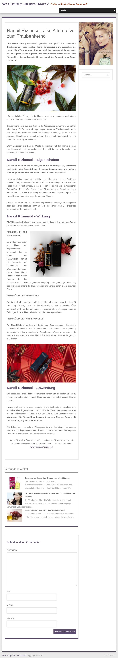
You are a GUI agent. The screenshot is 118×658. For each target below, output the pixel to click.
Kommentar (12, 550)
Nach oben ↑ (110, 655)
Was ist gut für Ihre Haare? (25, 4)
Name (9, 591)
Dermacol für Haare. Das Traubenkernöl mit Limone (47, 478)
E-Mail (10, 605)
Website (10, 618)
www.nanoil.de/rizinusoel (41, 447)
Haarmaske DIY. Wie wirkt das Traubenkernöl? (45, 510)
